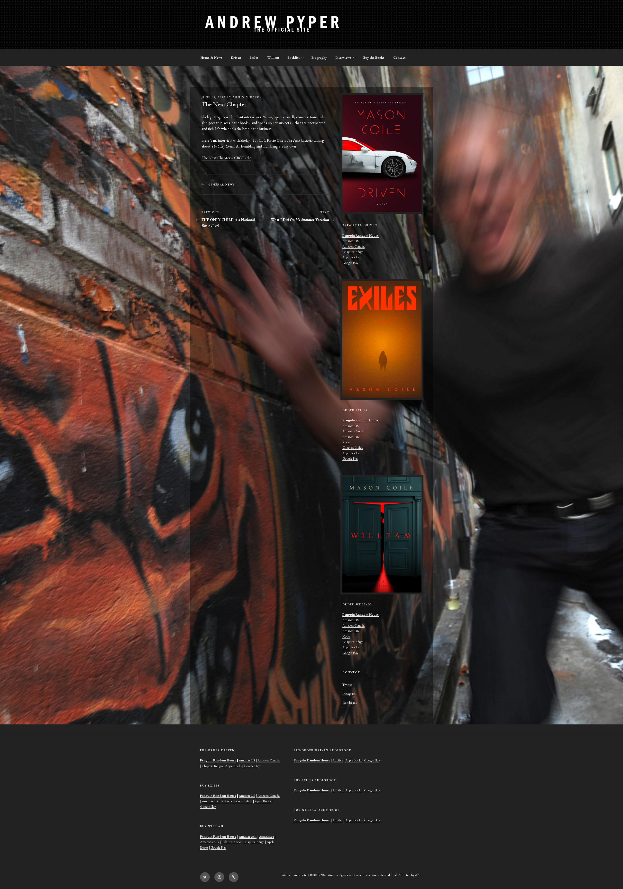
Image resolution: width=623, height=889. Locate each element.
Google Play (350, 262)
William (273, 57)
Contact (399, 57)
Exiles (254, 57)
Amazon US (350, 241)
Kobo (346, 442)
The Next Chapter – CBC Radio (226, 157)
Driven (236, 57)
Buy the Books (374, 57)
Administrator (247, 97)
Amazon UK (350, 437)
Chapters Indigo (352, 252)
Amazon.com (248, 836)
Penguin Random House (360, 235)
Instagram (349, 693)
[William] (381, 535)
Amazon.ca (266, 836)
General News (221, 184)
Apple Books (350, 257)
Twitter (347, 684)
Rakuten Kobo (231, 842)
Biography (319, 57)
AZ (417, 875)
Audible (337, 760)
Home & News (211, 57)
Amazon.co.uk (209, 842)
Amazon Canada (353, 246)
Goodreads (349, 702)
